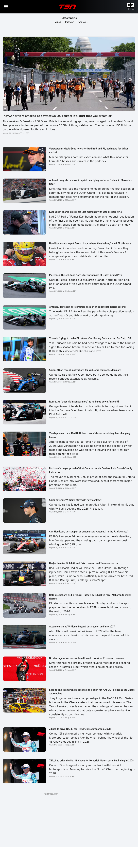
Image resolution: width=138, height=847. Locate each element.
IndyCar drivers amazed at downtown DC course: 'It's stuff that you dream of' (57, 116)
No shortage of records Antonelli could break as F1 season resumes (86, 658)
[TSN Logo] (67, 6)
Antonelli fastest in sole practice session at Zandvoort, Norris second (87, 307)
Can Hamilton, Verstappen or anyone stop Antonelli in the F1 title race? (88, 531)
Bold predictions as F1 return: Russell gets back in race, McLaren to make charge (90, 597)
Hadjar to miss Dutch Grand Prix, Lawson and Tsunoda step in (83, 563)
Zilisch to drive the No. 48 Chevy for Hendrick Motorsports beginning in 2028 (91, 760)
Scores (131, 9)
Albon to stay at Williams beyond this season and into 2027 (82, 626)
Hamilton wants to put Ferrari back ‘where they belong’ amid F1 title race (90, 243)
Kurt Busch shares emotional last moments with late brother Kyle (85, 212)
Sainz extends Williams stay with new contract (75, 500)
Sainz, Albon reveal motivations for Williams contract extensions (85, 370)
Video (58, 22)
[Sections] (6, 6)
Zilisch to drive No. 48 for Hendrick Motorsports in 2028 (80, 729)
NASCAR (83, 22)
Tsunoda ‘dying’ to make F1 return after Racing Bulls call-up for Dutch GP (90, 338)
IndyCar (69, 22)
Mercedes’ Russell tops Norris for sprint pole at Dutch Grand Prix (85, 275)
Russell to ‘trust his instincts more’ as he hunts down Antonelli (84, 401)
